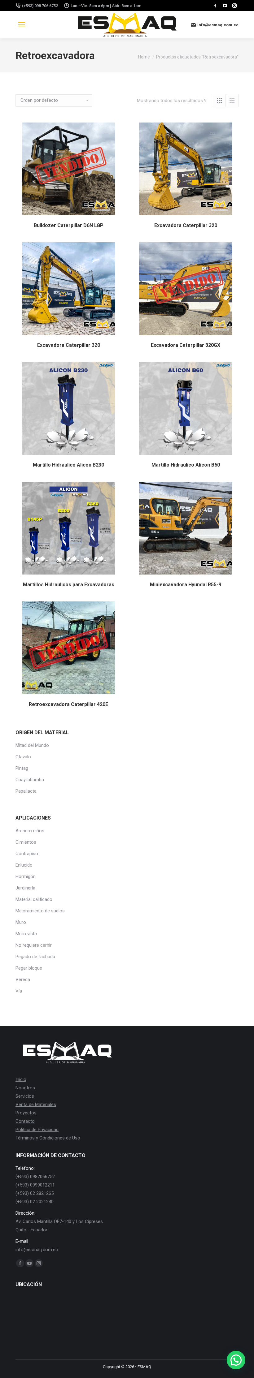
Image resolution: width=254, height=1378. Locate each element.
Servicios (24, 1096)
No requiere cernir (33, 945)
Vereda (22, 979)
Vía (18, 991)
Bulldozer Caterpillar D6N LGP (68, 225)
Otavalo (23, 757)
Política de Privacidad (37, 1129)
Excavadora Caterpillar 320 (185, 225)
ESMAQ (144, 1366)
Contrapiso (26, 853)
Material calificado (33, 899)
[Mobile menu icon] (21, 25)
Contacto (25, 1121)
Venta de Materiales (35, 1104)
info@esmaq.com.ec (218, 25)
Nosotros (25, 1088)
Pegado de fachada (35, 956)
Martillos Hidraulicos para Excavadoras (68, 585)
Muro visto (26, 934)
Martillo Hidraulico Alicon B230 (68, 465)
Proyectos (26, 1113)
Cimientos (25, 842)
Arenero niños (29, 830)
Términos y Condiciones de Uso (47, 1138)
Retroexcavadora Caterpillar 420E (68, 704)
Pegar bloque (28, 968)
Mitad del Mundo (32, 745)
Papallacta (26, 791)
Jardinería (25, 888)
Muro (20, 922)
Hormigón (25, 876)
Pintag (21, 768)
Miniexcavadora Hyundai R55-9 (185, 585)
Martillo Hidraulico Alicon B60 (185, 465)
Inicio (20, 1079)
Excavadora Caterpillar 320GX (185, 345)
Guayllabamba (29, 779)
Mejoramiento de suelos (40, 911)
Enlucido (24, 865)
